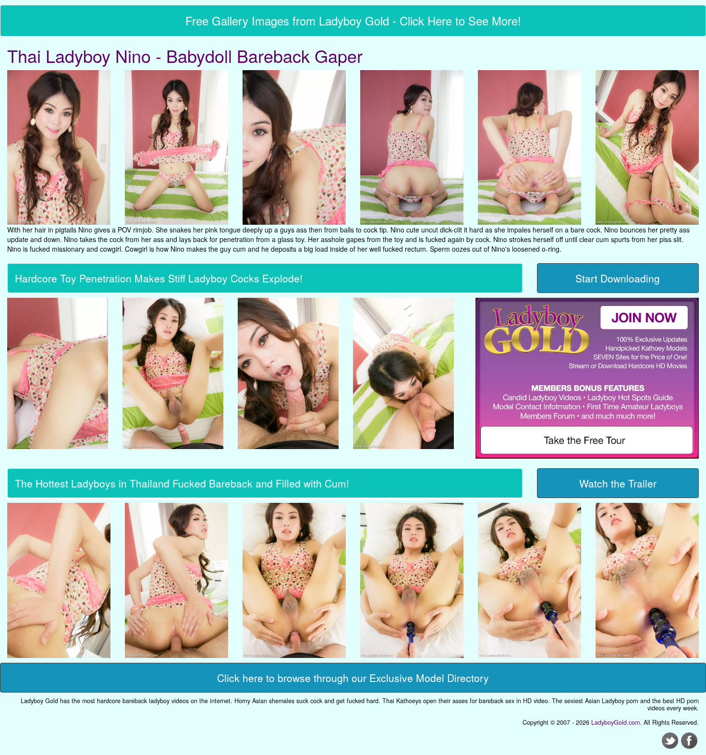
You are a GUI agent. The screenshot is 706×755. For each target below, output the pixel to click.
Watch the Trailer (618, 483)
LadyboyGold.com (615, 722)
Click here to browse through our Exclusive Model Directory (353, 677)
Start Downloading (617, 278)
